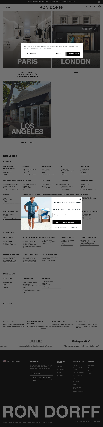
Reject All (58, 53)
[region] (52, 50)
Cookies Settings (31, 53)
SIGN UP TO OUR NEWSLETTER (66, 222)
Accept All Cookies (73, 53)
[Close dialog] (80, 199)
